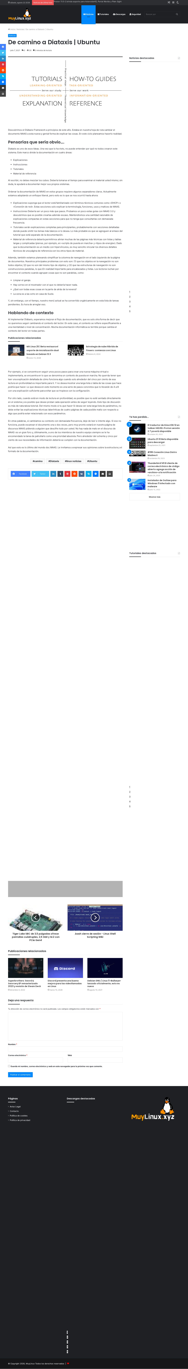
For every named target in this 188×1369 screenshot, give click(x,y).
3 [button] (129, 301)
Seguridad (136, 14)
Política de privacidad (20, 1120)
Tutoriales (104, 14)
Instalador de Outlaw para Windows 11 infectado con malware (162, 483)
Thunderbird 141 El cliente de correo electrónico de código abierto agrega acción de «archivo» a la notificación (163, 468)
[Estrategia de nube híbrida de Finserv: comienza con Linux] (76, 350)
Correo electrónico (17, 1055)
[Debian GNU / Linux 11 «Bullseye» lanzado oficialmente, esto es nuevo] (105, 968)
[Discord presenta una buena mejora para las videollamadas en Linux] (65, 968)
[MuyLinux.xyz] (19, 14)
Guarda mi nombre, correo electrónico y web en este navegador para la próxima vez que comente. (57, 1066)
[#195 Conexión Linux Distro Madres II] (137, 453)
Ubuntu (93, 461)
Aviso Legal (15, 1106)
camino (38, 461)
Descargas (120, 14)
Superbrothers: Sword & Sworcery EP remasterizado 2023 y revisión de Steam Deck (24, 983)
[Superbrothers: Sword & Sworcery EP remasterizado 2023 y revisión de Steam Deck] (25, 968)
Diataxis (54, 461)
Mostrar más (154, 497)
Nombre (12, 1044)
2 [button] (129, 297)
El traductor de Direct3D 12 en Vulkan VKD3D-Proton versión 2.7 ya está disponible (164, 428)
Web (70, 1055)
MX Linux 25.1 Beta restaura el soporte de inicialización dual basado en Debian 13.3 (43, 350)
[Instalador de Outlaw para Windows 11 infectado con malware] (137, 484)
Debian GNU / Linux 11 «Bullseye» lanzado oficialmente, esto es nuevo (104, 983)
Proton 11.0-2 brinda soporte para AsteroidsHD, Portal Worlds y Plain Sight (88, 1)
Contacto (14, 1111)
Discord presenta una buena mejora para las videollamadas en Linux (65, 983)
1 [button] (129, 292)
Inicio (12, 29)
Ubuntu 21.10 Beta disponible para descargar (163, 441)
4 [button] (129, 306)
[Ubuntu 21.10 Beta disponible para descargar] (137, 443)
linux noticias (73, 461)
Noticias (90, 14)
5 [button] (129, 311)
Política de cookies (18, 1115)
